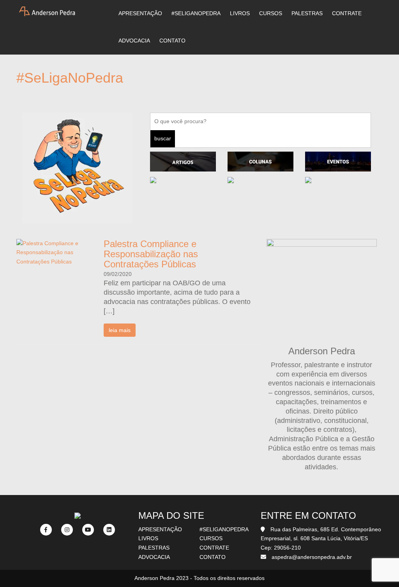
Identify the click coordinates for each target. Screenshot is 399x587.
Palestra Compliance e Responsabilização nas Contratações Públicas (151, 254)
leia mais (120, 330)
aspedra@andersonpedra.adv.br (312, 557)
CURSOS (270, 13)
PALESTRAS (307, 13)
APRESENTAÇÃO (140, 13)
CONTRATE (347, 13)
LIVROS (240, 13)
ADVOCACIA (134, 40)
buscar (162, 138)
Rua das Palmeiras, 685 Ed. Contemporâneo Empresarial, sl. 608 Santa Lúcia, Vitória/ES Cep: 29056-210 (321, 538)
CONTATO (172, 40)
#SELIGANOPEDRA (196, 13)
